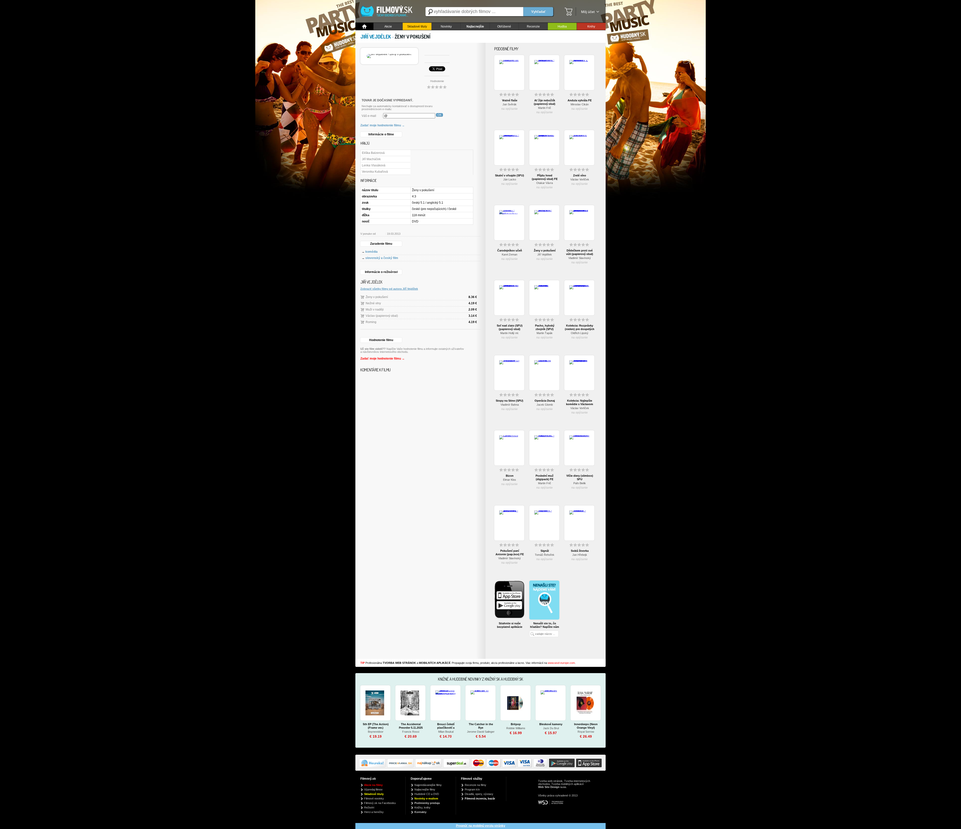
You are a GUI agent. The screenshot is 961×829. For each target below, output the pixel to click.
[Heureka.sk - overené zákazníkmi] (373, 766)
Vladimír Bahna (510, 404)
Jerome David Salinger (481, 731)
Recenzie (533, 26)
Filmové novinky (374, 798)
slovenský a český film (381, 258)
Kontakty (420, 811)
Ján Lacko (509, 179)
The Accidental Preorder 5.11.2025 (411, 726)
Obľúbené (504, 26)
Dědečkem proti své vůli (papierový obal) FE (579, 252)
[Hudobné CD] (401, 766)
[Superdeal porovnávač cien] (457, 766)
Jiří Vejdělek (544, 254)
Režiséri (369, 807)
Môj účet (588, 12)
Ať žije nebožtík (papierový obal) (544, 102)
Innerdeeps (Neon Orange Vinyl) (586, 726)
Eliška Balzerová (373, 153)
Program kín (472, 789)
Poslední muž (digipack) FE (545, 477)
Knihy (591, 26)
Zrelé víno (579, 175)
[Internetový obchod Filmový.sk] (387, 11)
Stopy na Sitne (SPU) (509, 400)
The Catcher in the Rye (481, 726)
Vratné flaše (509, 100)
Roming (371, 322)
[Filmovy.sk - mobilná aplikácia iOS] (588, 766)
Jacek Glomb (545, 404)
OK (439, 114)
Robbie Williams (515, 728)
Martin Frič (544, 107)
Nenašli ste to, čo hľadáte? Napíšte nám (544, 625)
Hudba (562, 26)
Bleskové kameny (550, 724)
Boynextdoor (375, 731)
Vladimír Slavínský (579, 257)
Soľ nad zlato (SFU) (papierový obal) (510, 327)
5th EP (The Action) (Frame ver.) (376, 726)
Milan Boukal (445, 731)
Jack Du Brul (551, 728)
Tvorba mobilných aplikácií (567, 783)
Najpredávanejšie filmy (428, 784)
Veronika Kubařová (375, 171)
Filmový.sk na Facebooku (380, 802)
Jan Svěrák (510, 104)
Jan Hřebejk (579, 554)
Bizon (510, 475)
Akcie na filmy (373, 784)
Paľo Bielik (579, 483)
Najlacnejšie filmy (424, 789)
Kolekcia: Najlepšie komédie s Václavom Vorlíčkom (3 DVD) (579, 402)
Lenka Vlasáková (373, 165)
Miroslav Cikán (580, 104)
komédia (371, 251)
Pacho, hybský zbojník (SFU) (544, 327)
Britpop (516, 724)
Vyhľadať (538, 12)
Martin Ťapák (545, 333)
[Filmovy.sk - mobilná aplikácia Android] (561, 766)
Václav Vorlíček (579, 179)
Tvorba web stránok (550, 780)
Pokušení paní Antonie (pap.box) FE (510, 552)
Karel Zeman (509, 254)
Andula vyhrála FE (580, 100)
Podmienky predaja (427, 802)
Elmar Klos (509, 479)
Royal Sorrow (586, 731)
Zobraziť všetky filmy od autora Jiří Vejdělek (389, 288)
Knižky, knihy (422, 807)
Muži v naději (375, 309)
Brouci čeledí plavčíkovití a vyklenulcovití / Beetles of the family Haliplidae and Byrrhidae (445, 726)
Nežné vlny (373, 303)
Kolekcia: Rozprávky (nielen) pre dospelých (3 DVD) (579, 327)
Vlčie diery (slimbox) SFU (579, 477)
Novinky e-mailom (426, 798)
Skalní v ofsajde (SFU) (509, 175)
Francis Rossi (410, 731)
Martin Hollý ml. (509, 333)
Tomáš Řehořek (544, 554)
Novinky (446, 26)
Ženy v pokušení (377, 297)
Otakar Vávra (544, 182)
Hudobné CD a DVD (426, 793)
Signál (545, 550)
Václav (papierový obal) (382, 316)
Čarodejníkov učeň (509, 250)
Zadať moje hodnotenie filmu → (382, 125)
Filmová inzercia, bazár (480, 798)
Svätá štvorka (580, 550)
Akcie (388, 26)
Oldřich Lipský (579, 333)
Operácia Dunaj (545, 400)
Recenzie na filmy (475, 784)
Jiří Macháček (371, 159)
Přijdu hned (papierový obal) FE (545, 177)
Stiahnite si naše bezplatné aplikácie (509, 625)
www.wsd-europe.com (561, 662)
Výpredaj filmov (373, 789)
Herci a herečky (374, 811)
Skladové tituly (417, 26)
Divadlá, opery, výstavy (479, 793)
